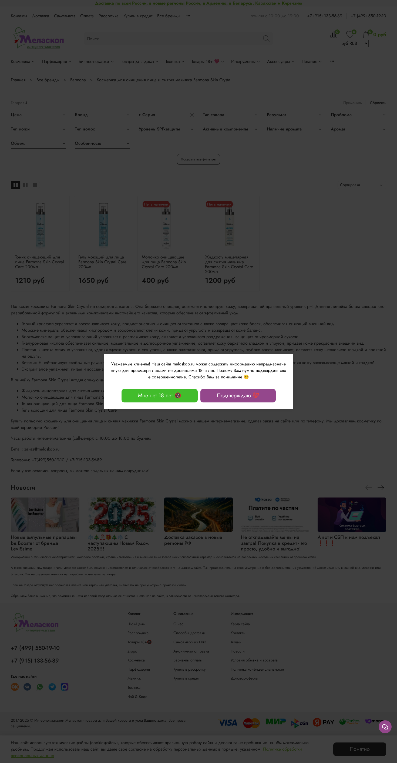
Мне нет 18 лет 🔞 (159, 395)
